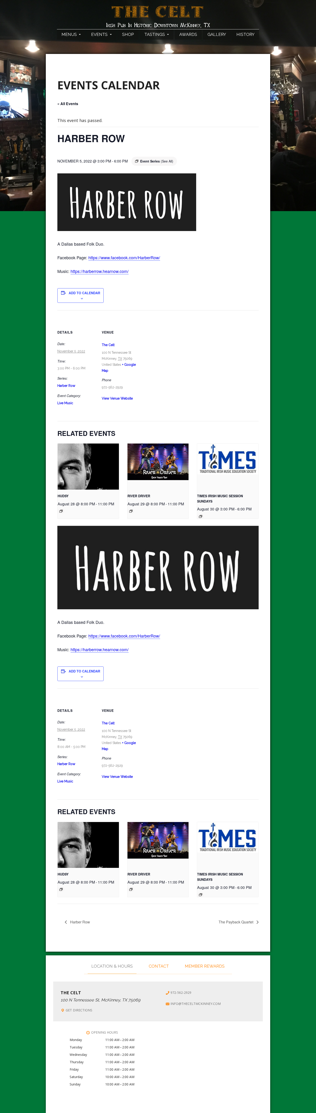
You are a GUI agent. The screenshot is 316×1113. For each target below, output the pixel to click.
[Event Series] (61, 511)
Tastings (155, 34)
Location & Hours (112, 966)
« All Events (67, 103)
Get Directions (79, 1010)
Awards (188, 34)
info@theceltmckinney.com (195, 1003)
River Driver (138, 496)
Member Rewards (205, 966)
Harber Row (66, 386)
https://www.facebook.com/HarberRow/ (124, 257)
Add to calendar (84, 293)
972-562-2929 (180, 992)
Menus (70, 34)
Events (100, 34)
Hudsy (63, 496)
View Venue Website (117, 398)
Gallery (217, 34)
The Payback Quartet (236, 922)
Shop (128, 34)
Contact (159, 966)
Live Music (65, 403)
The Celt (158, 14)
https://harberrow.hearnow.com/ (100, 271)
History (245, 34)
